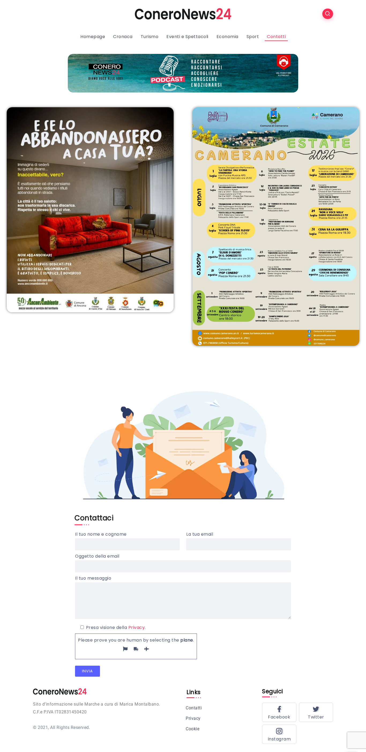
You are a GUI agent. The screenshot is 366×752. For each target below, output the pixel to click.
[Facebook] (279, 712)
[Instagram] (279, 734)
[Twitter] (316, 712)
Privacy (136, 627)
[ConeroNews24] (183, 13)
